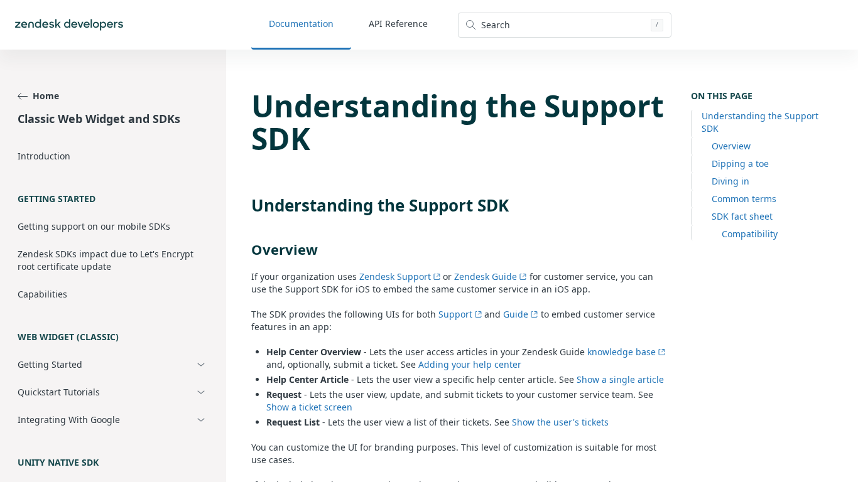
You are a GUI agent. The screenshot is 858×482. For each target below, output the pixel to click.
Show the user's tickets (560, 422)
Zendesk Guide (485, 276)
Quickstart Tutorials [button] (59, 392)
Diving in (730, 181)
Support (455, 314)
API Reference (398, 23)
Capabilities (42, 294)
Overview (731, 146)
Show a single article (620, 379)
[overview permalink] (245, 249)
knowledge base (621, 352)
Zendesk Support (395, 276)
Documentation (301, 23)
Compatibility (750, 234)
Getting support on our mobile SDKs (94, 226)
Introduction (44, 156)
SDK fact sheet (742, 216)
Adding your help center (469, 364)
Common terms (744, 199)
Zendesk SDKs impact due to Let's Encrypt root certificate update (105, 260)
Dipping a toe (740, 163)
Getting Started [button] (50, 364)
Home (46, 96)
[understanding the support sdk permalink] (245, 205)
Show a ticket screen (309, 407)
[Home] (69, 25)
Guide (515, 314)
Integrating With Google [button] (69, 420)
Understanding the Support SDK (760, 122)
